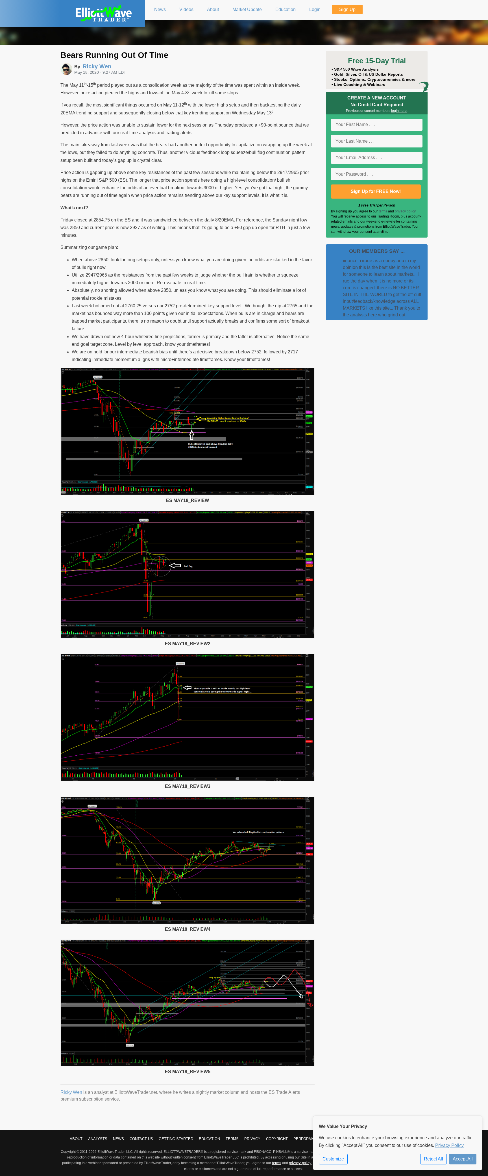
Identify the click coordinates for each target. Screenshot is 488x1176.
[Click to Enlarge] (187, 493)
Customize (333, 1159)
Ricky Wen (71, 1092)
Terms (232, 1139)
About (76, 1139)
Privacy (252, 1139)
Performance (307, 1139)
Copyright (277, 1139)
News (118, 1139)
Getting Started (176, 1139)
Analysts (97, 1139)
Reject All (433, 1159)
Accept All (463, 1159)
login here (399, 111)
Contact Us (141, 1139)
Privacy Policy (449, 1145)
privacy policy (405, 211)
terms (383, 211)
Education (209, 1139)
